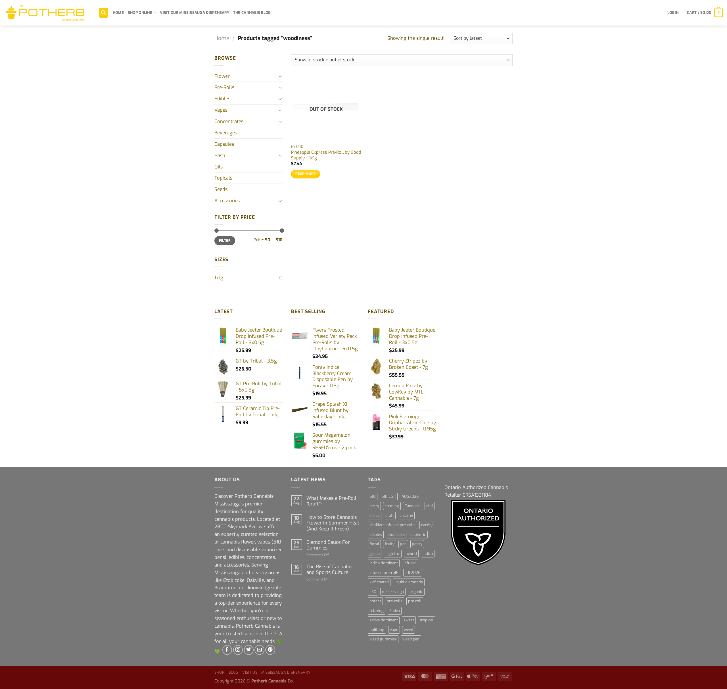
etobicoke (396, 534)
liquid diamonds (408, 582)
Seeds (220, 189)
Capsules (224, 144)
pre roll (414, 601)
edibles (375, 534)
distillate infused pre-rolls (392, 525)
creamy (406, 515)
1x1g (218, 277)
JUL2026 (412, 572)
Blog (234, 672)
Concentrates (228, 121)
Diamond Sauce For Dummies (328, 545)
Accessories (227, 200)
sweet (409, 620)
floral (374, 544)
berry (374, 505)
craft (389, 515)
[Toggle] (280, 76)
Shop (219, 672)
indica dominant (383, 563)
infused (410, 563)
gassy (417, 544)
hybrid (411, 553)
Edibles (222, 98)
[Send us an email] (259, 650)
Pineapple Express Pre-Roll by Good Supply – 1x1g (326, 155)
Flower (222, 76)
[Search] (103, 13)
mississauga (393, 591)
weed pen (410, 639)
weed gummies (383, 639)
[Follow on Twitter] (249, 650)
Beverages (225, 133)
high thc (392, 553)
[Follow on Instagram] (238, 650)
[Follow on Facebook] (227, 650)
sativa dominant (383, 620)
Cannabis (413, 505)
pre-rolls (394, 601)
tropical (426, 620)
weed (408, 629)
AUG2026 (410, 496)
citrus (374, 515)
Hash (219, 155)
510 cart (388, 496)
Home (118, 12)
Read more (305, 174)
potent (375, 601)
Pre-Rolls (224, 87)
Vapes (220, 110)
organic (416, 591)
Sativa (394, 610)
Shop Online (140, 12)
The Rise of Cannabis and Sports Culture (329, 569)
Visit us (249, 672)
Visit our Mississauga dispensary (194, 12)
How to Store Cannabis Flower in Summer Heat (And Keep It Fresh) (332, 522)
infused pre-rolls (384, 572)
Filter (225, 240)
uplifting (376, 629)
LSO (372, 591)
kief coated (379, 582)
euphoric (418, 534)
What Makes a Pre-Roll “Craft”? (331, 501)
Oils (218, 167)
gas (403, 544)
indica (428, 553)
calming (392, 505)
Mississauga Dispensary (285, 672)
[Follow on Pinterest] (270, 650)
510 (372, 496)
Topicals (223, 178)
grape (374, 553)
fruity (389, 544)
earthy (427, 525)
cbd (429, 505)
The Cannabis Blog (252, 12)
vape (394, 629)
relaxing (376, 610)
